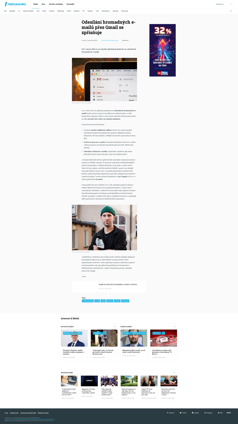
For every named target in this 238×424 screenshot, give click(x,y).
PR (83, 11)
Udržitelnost (106, 11)
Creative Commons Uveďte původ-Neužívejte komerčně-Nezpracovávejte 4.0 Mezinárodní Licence (30, 419)
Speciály (115, 11)
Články (35, 4)
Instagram (209, 413)
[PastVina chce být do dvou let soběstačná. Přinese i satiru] (168, 388)
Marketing (60, 11)
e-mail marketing (88, 301)
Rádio (44, 11)
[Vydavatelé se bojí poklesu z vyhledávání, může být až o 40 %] (69, 388)
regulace (109, 301)
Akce (43, 4)
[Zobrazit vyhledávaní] (231, 11)
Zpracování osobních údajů (28, 413)
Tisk (38, 11)
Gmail (103, 301)
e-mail (97, 301)
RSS (221, 413)
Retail (69, 11)
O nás (6, 413)
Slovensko (124, 11)
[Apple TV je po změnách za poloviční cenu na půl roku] (149, 388)
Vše (5, 11)
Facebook (171, 413)
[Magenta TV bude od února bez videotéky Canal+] (89, 388)
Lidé (97, 11)
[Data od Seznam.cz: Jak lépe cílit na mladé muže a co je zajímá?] (129, 388)
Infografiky (70, 4)
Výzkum (90, 11)
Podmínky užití (14, 413)
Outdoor (51, 11)
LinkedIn (196, 413)
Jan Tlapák (125, 301)
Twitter (184, 413)
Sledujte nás (219, 4)
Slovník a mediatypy (56, 4)
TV (19, 11)
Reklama (76, 11)
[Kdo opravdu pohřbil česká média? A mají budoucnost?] (109, 388)
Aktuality (12, 11)
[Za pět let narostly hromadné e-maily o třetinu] (109, 287)
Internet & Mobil (28, 11)
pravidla (117, 301)
